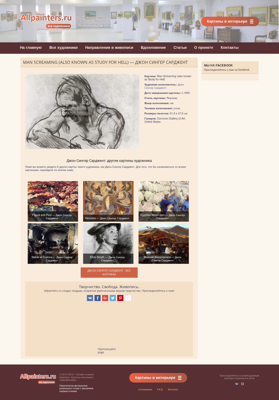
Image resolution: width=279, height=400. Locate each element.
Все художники (63, 47)
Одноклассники (242, 384)
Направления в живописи (109, 47)
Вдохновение (153, 47)
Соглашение (145, 389)
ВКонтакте (236, 384)
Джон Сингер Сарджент (164, 85)
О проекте (203, 47)
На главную (31, 47)
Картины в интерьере (227, 21)
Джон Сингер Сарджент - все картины (109, 272)
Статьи (180, 47)
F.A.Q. (160, 389)
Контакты (230, 47)
